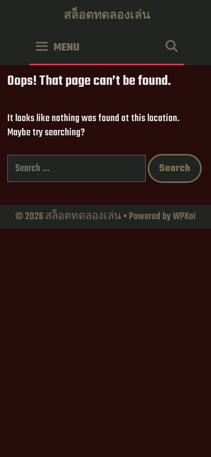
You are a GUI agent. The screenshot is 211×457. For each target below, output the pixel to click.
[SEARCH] (171, 48)
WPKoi (184, 216)
